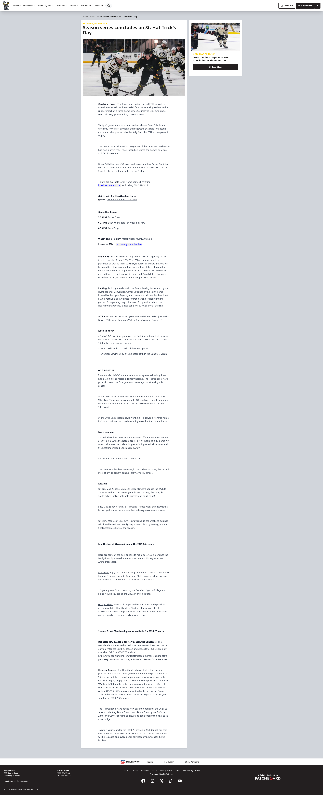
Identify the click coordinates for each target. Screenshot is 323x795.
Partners (84, 5)
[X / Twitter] (161, 780)
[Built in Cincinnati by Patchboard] (267, 777)
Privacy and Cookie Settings (161, 774)
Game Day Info (44, 5)
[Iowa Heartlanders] (6, 5)
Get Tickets (306, 5)
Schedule (288, 5)
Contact (97, 5)
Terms (177, 770)
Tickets (135, 770)
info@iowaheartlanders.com (16, 781)
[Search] (108, 6)
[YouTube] (179, 780)
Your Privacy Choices (191, 770)
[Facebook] (143, 780)
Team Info (60, 5)
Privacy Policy (166, 770)
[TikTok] (170, 780)
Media (73, 5)
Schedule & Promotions (23, 5)
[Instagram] (152, 780)
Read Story (216, 67)
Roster (154, 770)
